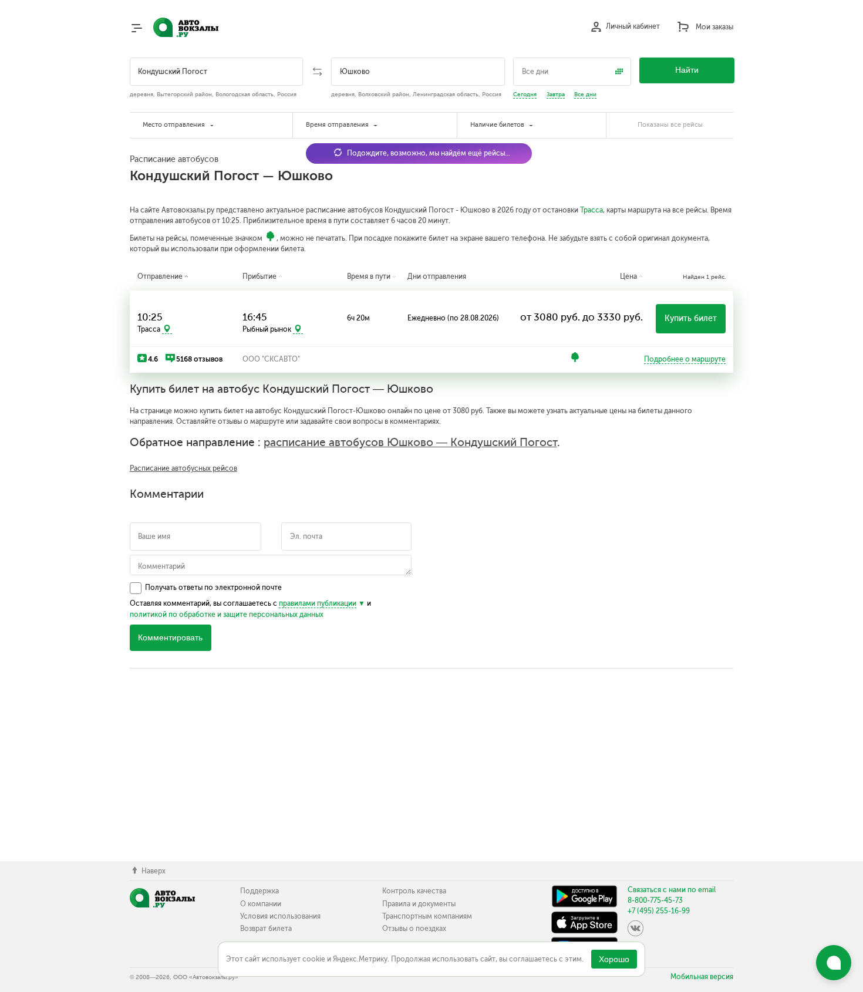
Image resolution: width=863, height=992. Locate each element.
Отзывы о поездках (414, 928)
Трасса (591, 210)
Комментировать (170, 637)
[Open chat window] (833, 962)
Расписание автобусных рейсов (183, 468)
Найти (687, 70)
